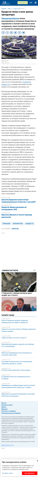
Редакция (4, 409)
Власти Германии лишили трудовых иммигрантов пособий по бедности (15, 321)
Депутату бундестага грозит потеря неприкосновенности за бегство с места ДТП (18, 200)
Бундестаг (30, 224)
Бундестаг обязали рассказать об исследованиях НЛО (14, 208)
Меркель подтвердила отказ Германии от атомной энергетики (17, 354)
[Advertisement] (19, 248)
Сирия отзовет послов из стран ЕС (14, 338)
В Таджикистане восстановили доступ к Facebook (16, 377)
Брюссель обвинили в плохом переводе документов (17, 216)
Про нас (4, 403)
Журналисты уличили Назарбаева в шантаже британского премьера (18, 395)
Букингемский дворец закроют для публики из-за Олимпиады (18, 345)
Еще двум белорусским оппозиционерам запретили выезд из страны (17, 362)
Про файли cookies (7, 473)
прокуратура (18, 224)
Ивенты (4, 407)
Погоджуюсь (30, 473)
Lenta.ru (15, 229)
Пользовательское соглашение (11, 413)
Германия (6, 224)
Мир (9, 8)
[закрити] (37, 460)
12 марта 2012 (16, 8)
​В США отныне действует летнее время (16, 370)
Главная (4, 8)
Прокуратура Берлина (10, 18)
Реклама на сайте (7, 405)
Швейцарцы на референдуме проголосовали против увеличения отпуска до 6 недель (18, 386)
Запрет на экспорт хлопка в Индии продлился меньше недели (19, 330)
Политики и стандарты (9, 411)
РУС (31, 3)
